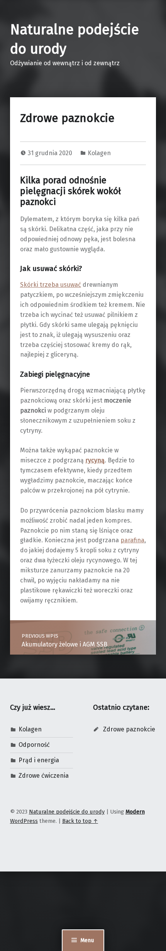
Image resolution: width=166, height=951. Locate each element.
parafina (132, 540)
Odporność (34, 744)
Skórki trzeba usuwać (50, 284)
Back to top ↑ (80, 820)
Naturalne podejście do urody (67, 811)
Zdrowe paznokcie (129, 729)
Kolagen (99, 153)
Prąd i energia (39, 760)
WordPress (24, 820)
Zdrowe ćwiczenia (44, 775)
